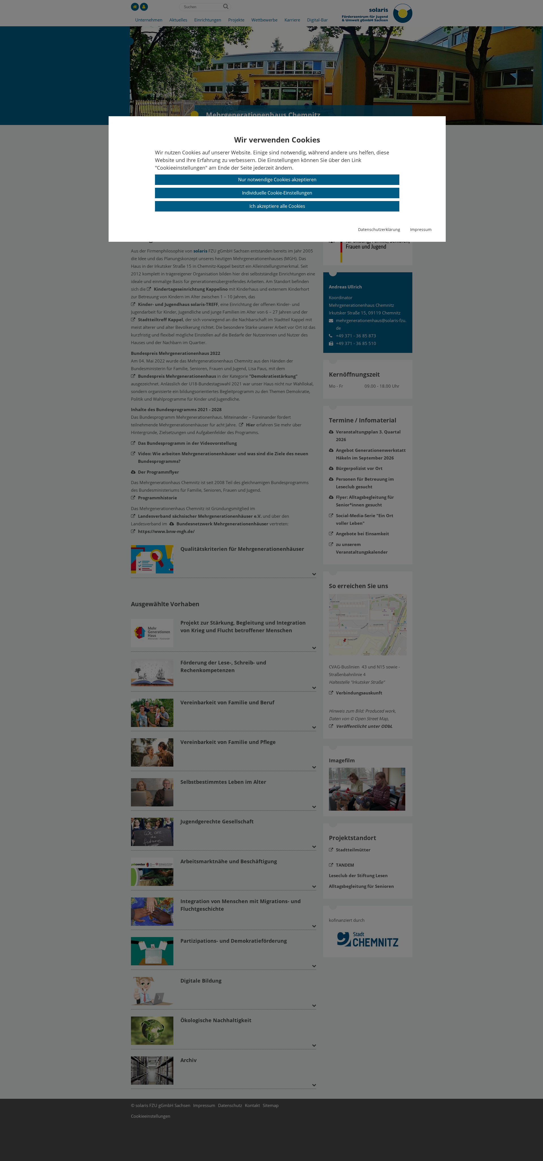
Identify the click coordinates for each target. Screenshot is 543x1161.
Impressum (421, 229)
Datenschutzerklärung (379, 229)
